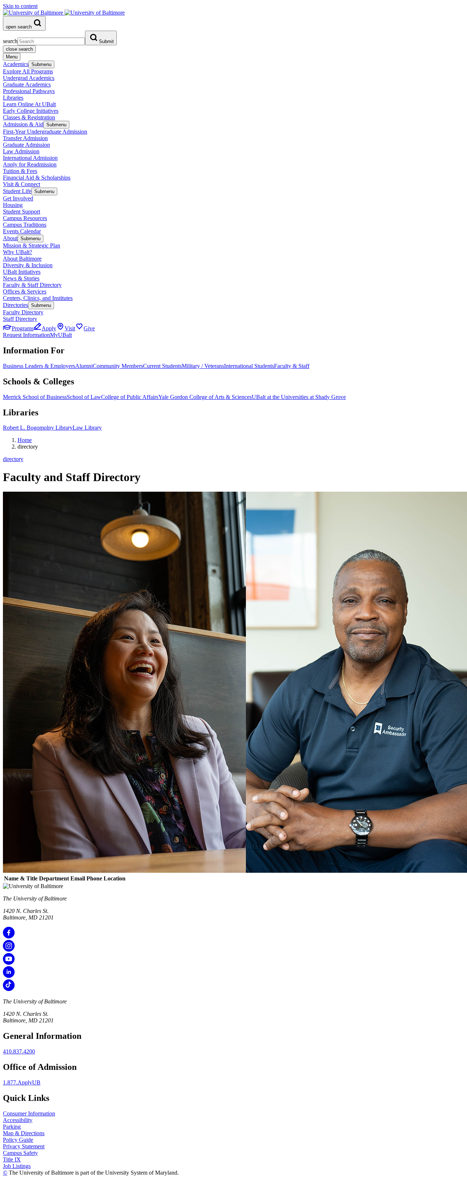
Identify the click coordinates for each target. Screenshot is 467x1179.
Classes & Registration (29, 117)
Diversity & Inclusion (28, 265)
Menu (12, 56)
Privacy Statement (24, 1146)
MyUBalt (61, 335)
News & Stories (21, 278)
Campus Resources (25, 218)
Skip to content (20, 6)
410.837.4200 (19, 1051)
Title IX (12, 1159)
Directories (15, 305)
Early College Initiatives (30, 111)
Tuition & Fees (20, 171)
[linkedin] (9, 976)
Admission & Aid (23, 124)
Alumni (84, 366)
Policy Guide (18, 1140)
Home (25, 440)
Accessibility (17, 1120)
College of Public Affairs (129, 397)
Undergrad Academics (28, 78)
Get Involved (18, 198)
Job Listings (17, 1166)
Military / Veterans (203, 366)
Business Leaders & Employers (39, 366)
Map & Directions (24, 1133)
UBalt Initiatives (21, 272)
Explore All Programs (28, 71)
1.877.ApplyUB (21, 1082)
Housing (13, 205)
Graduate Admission (26, 145)
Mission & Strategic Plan (31, 245)
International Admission (30, 158)
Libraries (13, 98)
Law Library (87, 428)
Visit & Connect (21, 184)
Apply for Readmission (30, 164)
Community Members (118, 366)
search (10, 41)
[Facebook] (9, 936)
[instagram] (9, 949)
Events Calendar (22, 231)
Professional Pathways (29, 91)
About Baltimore (22, 259)
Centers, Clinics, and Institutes (38, 298)
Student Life (17, 191)
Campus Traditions (24, 225)
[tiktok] (9, 989)
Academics (15, 64)
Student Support (21, 211)
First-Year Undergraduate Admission (45, 131)
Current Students (162, 366)
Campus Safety (20, 1153)
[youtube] (9, 963)
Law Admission (21, 151)
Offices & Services (24, 291)
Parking (12, 1127)
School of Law (84, 397)
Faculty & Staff (291, 366)
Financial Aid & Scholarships (36, 177)
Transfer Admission (25, 138)
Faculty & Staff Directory (32, 285)
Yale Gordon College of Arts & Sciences (205, 397)
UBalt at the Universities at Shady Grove (299, 397)
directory (13, 459)
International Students (249, 366)
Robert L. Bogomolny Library (38, 428)
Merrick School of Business (35, 397)
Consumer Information (29, 1113)
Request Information (26, 335)
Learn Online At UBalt (29, 104)
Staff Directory (20, 319)
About (10, 238)
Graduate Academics (27, 84)
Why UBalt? (17, 252)
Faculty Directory (23, 312)
